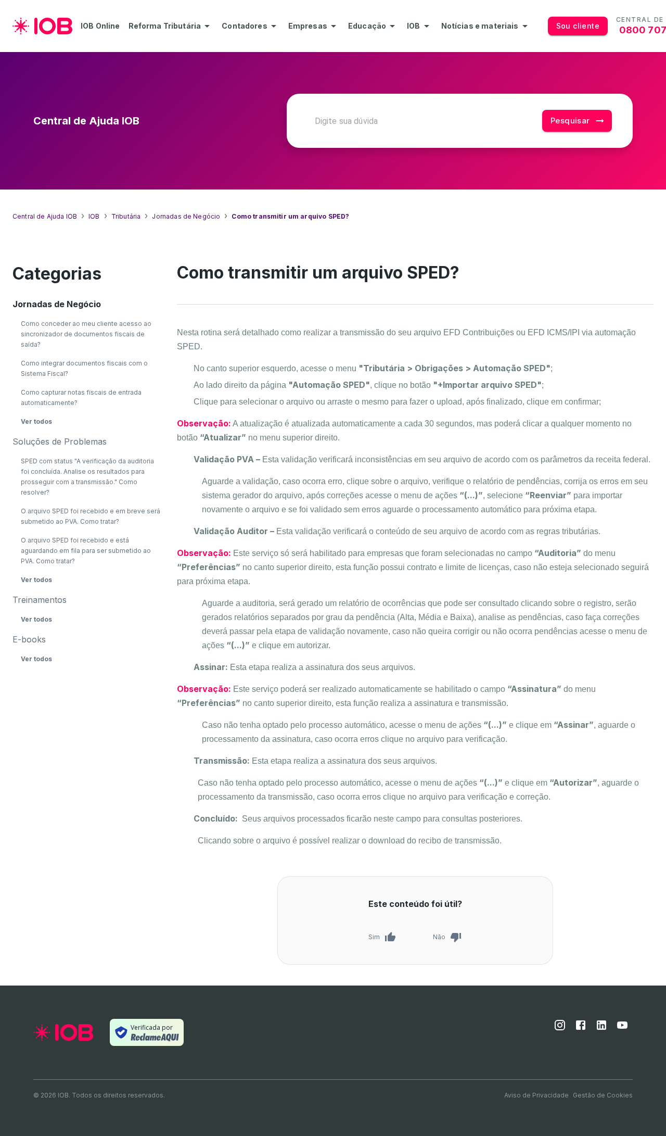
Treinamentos (39, 600)
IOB (93, 216)
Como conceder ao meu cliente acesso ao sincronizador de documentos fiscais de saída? (86, 334)
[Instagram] (560, 1028)
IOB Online (100, 26)
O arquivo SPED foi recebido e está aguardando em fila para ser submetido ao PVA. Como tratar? (86, 550)
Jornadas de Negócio (186, 216)
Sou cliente (577, 25)
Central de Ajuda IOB (44, 216)
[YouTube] (622, 1028)
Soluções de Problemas (59, 441)
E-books (29, 639)
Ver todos (36, 421)
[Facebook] (580, 1028)
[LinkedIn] (601, 1028)
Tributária (126, 216)
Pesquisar (570, 120)
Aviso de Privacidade (536, 1095)
